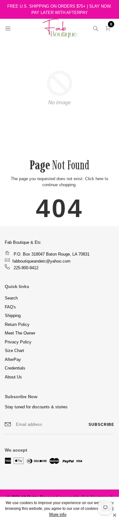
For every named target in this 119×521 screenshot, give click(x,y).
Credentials (15, 368)
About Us (13, 377)
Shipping (13, 315)
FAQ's (10, 307)
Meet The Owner (20, 333)
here (99, 178)
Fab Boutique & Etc (23, 242)
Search (11, 298)
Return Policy (17, 324)
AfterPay (13, 359)
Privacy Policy (18, 342)
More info (57, 514)
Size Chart (14, 350)
